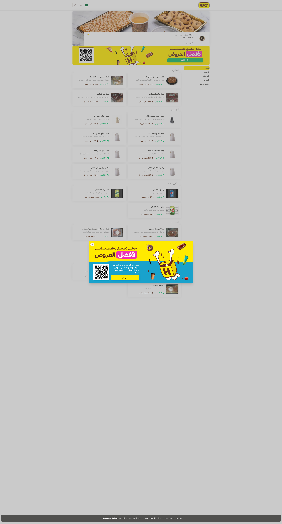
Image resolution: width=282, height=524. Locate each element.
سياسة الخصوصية (110, 518)
